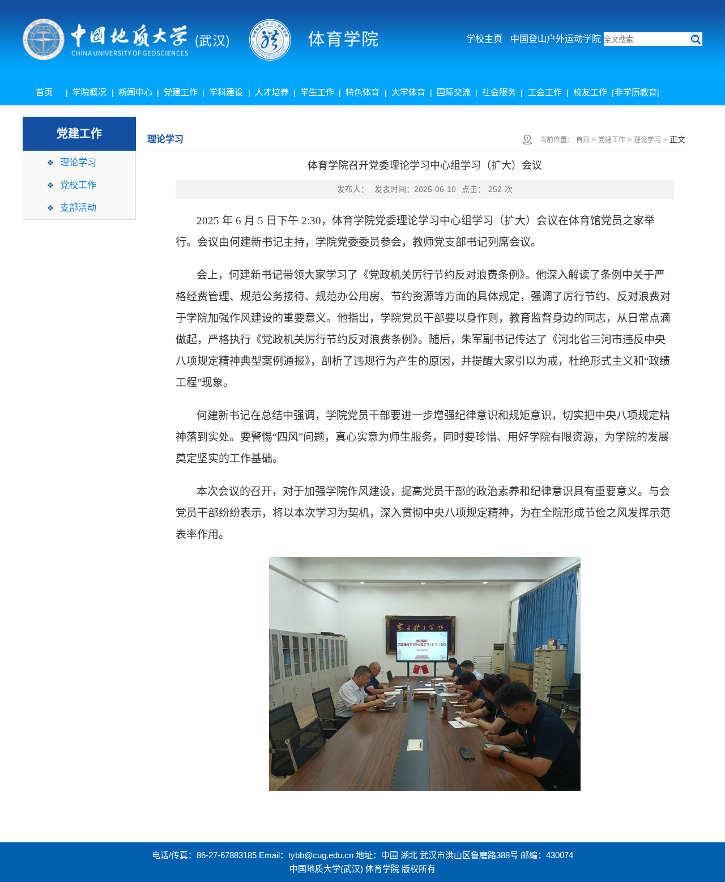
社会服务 (499, 92)
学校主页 (484, 39)
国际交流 (454, 92)
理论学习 (78, 162)
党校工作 (78, 185)
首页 (44, 92)
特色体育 (362, 92)
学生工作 (317, 92)
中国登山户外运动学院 (555, 39)
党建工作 (181, 92)
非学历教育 (636, 92)
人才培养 (272, 92)
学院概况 (89, 92)
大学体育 (408, 92)
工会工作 (545, 92)
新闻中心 (135, 92)
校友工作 (590, 92)
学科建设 (226, 92)
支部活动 (78, 207)
